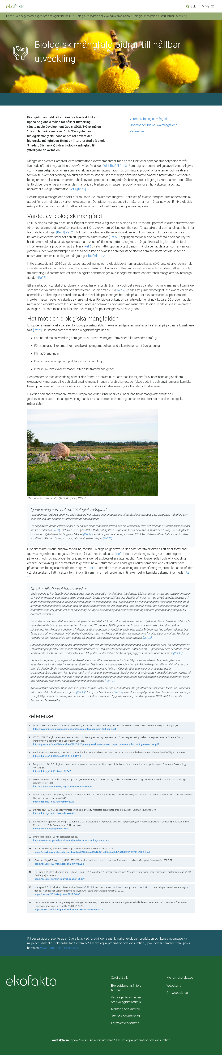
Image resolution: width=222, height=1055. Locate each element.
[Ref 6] (88, 246)
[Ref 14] (118, 692)
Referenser (137, 131)
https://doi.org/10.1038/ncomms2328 (53, 801)
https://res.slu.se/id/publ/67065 (50, 828)
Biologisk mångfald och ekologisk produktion (102, 16)
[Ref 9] (87, 534)
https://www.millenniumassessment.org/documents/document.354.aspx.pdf (74, 729)
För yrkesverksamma (125, 1023)
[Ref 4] (73, 189)
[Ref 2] (114, 165)
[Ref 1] (105, 165)
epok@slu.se (79, 1040)
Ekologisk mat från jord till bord (126, 988)
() (58, 948)
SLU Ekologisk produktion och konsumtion (142, 1040)
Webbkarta (173, 985)
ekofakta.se (60, 1040)
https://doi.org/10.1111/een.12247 (52, 771)
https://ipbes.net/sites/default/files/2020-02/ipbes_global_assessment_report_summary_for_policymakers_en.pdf (96, 744)
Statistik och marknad (125, 1016)
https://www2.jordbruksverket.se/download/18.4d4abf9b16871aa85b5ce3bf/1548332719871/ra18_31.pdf (92, 852)
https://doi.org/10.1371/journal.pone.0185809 (60, 878)
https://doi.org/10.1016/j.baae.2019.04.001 (58, 894)
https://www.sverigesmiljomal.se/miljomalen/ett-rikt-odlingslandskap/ (71, 840)
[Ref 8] (56, 530)
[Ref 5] (113, 237)
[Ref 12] (147, 637)
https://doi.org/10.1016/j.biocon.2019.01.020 (59, 863)
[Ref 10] (107, 538)
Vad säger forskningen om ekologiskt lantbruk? (43, 16)
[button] (209, 6)
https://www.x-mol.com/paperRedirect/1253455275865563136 (69, 909)
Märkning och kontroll (125, 1009)
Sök (193, 6)
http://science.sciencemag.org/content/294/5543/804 (62, 786)
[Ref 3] (123, 165)
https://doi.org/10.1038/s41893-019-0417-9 (57, 756)
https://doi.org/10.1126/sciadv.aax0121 (54, 813)
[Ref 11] (177, 653)
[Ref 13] (80, 692)
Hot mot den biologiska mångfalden (153, 125)
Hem (9, 16)
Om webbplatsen (177, 992)
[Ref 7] (41, 277)
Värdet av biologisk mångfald (149, 119)
